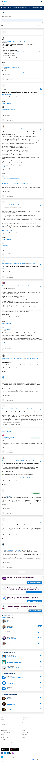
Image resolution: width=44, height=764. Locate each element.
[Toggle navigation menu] (41, 4)
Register (29, 7)
